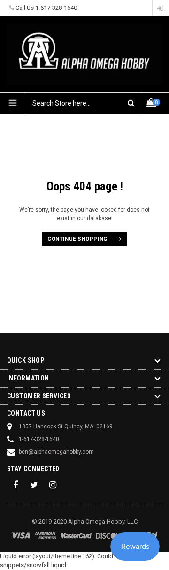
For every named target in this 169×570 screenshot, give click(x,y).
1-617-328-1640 (56, 7)
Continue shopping (77, 239)
